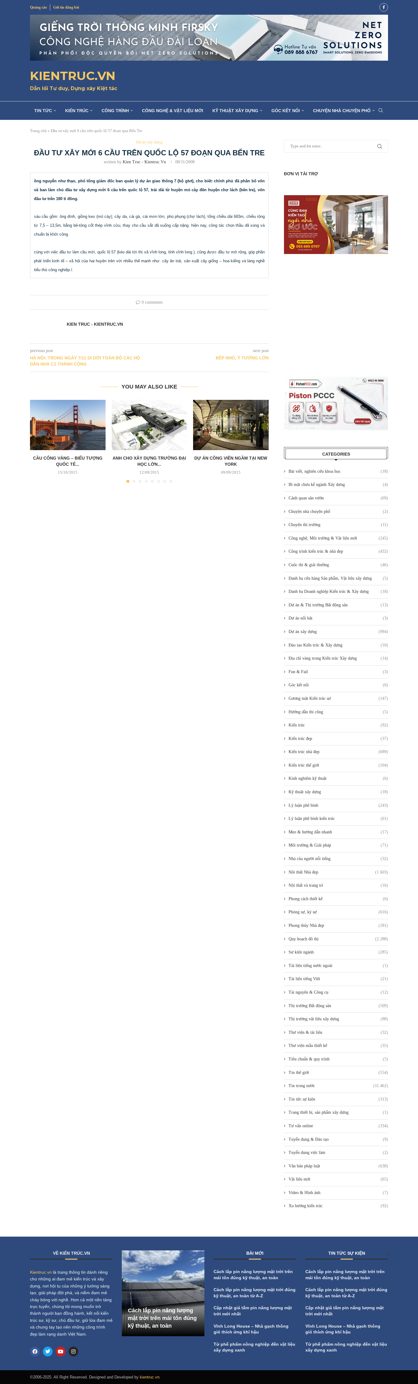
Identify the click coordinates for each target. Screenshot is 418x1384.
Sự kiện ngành (338, 952)
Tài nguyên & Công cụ (338, 992)
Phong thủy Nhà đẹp (338, 925)
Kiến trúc (76, 110)
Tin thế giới (338, 1072)
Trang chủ (38, 130)
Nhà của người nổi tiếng (338, 858)
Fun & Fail (338, 671)
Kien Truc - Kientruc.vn (144, 162)
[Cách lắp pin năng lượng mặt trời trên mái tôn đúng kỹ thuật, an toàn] (163, 1293)
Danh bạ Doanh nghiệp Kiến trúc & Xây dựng (338, 591)
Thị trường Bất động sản (338, 1005)
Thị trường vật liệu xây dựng (338, 1019)
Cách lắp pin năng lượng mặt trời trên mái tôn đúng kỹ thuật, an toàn (162, 1318)
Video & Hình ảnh (338, 1192)
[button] (38, 441)
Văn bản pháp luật (338, 1166)
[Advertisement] (336, 315)
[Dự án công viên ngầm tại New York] (231, 425)
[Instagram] (73, 1351)
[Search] (381, 110)
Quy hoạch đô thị (338, 939)
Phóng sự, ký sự (338, 912)
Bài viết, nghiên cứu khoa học (338, 471)
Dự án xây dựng (338, 631)
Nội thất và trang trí (338, 885)
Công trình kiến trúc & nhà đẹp (338, 551)
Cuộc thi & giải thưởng (338, 565)
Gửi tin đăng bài (66, 7)
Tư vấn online (338, 1126)
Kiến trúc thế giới (338, 765)
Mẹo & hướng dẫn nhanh (338, 832)
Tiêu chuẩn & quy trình (338, 1059)
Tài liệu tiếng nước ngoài (338, 965)
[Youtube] (60, 1351)
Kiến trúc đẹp (338, 738)
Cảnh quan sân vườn (338, 498)
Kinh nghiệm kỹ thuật (338, 778)
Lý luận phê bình (338, 805)
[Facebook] (383, 7)
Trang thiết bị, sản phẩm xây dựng (338, 1112)
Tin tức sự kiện (338, 1099)
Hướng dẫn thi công (338, 712)
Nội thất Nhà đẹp (338, 872)
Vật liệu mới (338, 1179)
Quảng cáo (38, 7)
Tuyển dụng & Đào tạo (338, 1139)
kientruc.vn (149, 1377)
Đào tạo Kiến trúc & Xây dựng (338, 645)
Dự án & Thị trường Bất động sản (338, 605)
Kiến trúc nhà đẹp (338, 751)
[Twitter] (48, 1351)
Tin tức (43, 110)
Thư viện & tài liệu (338, 1032)
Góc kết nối (285, 110)
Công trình (115, 110)
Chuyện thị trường (338, 524)
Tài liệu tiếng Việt (338, 978)
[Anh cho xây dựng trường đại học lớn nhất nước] (149, 425)
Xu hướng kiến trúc (338, 1206)
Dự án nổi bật (338, 618)
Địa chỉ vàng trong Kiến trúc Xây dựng (338, 658)
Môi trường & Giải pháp (338, 845)
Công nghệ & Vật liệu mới (172, 110)
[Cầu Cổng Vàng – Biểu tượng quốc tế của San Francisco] (68, 425)
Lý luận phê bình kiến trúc (338, 818)
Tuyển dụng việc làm (338, 1152)
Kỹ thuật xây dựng (235, 110)
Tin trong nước (338, 1085)
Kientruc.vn (41, 1272)
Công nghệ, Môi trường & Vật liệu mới (338, 538)
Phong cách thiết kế (338, 899)
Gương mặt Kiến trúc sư (338, 698)
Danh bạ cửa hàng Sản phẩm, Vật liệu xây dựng (338, 578)
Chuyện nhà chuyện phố (342, 110)
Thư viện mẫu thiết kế (338, 1045)
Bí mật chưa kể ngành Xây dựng (338, 484)
